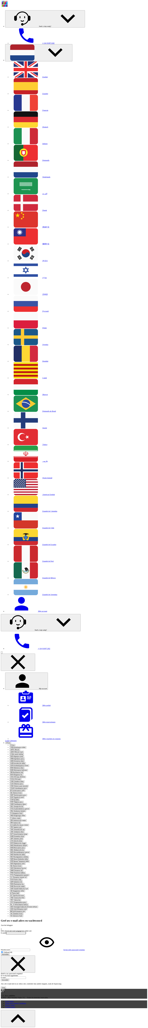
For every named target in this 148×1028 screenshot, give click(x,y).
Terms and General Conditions (15, 1003)
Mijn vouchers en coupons (51, 739)
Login (7, 741)
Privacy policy (10, 1005)
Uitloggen (13, 741)
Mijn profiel (46, 705)
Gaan (3, 987)
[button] (45, 18)
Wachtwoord (5, 950)
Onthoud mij (7, 952)
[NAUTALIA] (16, 7)
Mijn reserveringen (48, 722)
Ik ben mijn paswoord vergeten (74, 950)
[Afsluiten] (18, 964)
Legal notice (9, 1001)
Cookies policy (10, 1007)
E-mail (3, 933)
